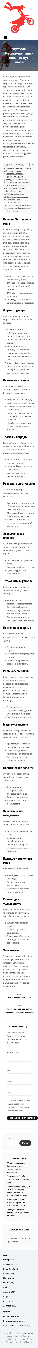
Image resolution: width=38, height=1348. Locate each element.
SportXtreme (25, 1333)
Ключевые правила (14, 174)
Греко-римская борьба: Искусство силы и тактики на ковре (18, 1179)
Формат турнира (13, 171)
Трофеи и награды (14, 177)
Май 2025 (8, 1287)
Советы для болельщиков (18, 208)
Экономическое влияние (17, 182)
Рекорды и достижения (17, 180)
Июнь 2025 (8, 1283)
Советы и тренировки (14, 1321)
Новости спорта (11, 1316)
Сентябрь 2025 (10, 1269)
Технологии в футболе (16, 185)
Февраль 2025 (10, 1301)
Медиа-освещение (15, 194)
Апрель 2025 (9, 1292)
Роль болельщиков (14, 191)
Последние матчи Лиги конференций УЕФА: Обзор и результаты (18, 1213)
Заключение (12, 211)
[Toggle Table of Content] (30, 165)
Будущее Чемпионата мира (19, 205)
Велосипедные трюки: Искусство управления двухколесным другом (16, 1202)
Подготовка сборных (15, 188)
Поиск (9, 1138)
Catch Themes (26, 1342)
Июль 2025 (8, 1278)
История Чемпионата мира (18, 168)
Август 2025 (9, 1273)
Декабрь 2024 (9, 1306)
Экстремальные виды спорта (17, 1325)
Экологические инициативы (14, 201)
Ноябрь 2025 (9, 1260)
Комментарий (13, 1052)
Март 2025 (8, 1296)
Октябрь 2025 (10, 1264)
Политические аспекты (17, 197)
